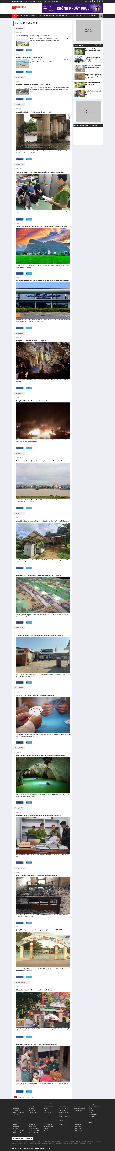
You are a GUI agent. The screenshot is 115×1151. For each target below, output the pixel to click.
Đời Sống (51, 15)
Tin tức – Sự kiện (32, 1126)
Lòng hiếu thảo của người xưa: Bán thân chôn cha (93, 66)
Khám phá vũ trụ (17, 1132)
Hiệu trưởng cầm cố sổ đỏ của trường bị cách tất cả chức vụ (35, 990)
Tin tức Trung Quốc (48, 1106)
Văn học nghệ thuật (33, 1132)
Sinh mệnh (15, 1128)
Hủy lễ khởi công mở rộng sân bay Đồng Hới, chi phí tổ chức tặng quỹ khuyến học (42, 280)
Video (88, 15)
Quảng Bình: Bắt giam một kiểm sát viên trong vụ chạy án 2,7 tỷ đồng (38, 575)
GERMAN (40, 1)
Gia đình (91, 1110)
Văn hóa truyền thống (34, 1130)
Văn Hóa (72, 15)
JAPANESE (50, 1)
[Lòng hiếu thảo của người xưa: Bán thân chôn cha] (80, 68)
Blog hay (61, 1120)
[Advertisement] (88, 30)
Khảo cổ (15, 1124)
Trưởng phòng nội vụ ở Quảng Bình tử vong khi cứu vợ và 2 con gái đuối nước (41, 461)
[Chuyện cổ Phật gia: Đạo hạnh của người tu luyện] (80, 51)
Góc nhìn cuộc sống (63, 1122)
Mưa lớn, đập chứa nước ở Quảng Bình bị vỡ (30, 57)
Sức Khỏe (45, 15)
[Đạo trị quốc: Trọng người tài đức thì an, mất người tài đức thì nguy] (80, 76)
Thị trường (61, 1114)
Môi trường (16, 1108)
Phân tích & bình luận (18, 1112)
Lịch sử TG (31, 1108)
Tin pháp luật (16, 1110)
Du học (90, 1108)
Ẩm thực (46, 1130)
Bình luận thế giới (33, 1112)
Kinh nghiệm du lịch (48, 1126)
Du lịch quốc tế (47, 1122)
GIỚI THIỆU (88, 1)
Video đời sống (77, 1128)
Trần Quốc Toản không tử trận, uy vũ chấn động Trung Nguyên (93, 59)
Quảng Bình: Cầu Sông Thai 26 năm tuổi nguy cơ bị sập (34, 112)
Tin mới (91, 1122)
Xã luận (61, 1124)
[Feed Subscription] (14, 26)
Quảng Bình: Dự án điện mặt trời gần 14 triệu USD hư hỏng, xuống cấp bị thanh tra (42, 521)
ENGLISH (25, 1)
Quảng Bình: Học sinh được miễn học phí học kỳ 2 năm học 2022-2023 (39, 930)
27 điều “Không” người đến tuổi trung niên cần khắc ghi (93, 92)
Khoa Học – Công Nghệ (62, 15)
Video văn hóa (77, 1124)
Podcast (93, 15)
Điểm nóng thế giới (33, 1106)
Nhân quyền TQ (47, 1112)
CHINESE (30, 1)
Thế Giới (26, 15)
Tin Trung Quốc (47, 1104)
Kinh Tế (39, 15)
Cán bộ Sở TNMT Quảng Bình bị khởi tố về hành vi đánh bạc (35, 695)
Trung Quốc (32, 15)
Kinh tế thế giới (62, 1110)
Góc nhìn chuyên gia (63, 1106)
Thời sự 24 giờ (16, 1114)
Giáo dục (15, 1106)
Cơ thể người (16, 1122)
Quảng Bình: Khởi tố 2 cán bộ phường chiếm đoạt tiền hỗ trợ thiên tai (38, 815)
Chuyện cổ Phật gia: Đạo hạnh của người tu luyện (92, 49)
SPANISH (35, 1)
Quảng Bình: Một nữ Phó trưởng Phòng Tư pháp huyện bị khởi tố (37, 1044)
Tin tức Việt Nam (17, 1104)
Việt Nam (19, 15)
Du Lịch (45, 1120)
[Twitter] (94, 1)
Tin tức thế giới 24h (33, 1110)
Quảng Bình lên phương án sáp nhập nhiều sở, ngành (33, 84)
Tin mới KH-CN (17, 1120)
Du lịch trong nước (48, 1124)
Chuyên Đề (91, 1120)
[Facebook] (92, 1)
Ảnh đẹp (46, 1128)
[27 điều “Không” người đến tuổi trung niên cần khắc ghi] (80, 93)
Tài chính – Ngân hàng (64, 1116)
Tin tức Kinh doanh (63, 1108)
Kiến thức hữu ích (93, 1114)
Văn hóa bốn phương (34, 1128)
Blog (77, 15)
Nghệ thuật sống (32, 1124)
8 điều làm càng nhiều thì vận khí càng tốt (92, 83)
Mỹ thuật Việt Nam (33, 1122)
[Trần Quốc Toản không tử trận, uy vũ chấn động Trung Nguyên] (80, 59)
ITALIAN (56, 1)
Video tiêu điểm (77, 1122)
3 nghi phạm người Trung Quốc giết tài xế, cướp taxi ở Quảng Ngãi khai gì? (40, 172)
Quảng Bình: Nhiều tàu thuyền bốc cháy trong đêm (32, 401)
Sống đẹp (91, 1116)
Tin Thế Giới (31, 1104)
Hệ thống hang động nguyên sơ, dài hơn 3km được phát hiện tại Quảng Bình (40, 755)
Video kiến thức (77, 1126)
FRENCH (45, 1)
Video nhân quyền (78, 1130)
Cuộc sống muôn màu (94, 1106)
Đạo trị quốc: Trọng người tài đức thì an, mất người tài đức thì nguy (93, 75)
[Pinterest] (97, 1)
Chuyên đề (82, 15)
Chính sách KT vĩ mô (63, 1112)
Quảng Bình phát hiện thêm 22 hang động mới (31, 341)
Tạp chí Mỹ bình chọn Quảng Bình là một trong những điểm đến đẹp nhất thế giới (42, 226)
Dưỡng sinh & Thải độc (79, 1108)
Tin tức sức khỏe (78, 1110)
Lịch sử (45, 1110)
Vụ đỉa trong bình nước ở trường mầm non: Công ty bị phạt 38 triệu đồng (39, 635)
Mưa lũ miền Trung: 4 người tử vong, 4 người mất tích (33, 36)
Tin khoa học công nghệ (18, 1130)
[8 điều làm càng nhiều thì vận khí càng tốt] (80, 85)
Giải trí (90, 1112)
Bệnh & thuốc (77, 1106)
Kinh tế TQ (46, 1108)
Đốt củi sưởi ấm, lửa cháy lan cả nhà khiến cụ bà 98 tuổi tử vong (36, 875)
